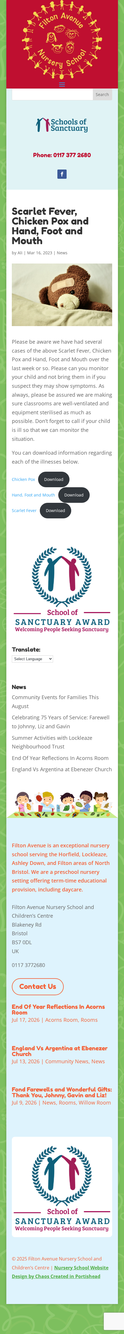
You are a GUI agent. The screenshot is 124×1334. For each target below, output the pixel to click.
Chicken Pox (23, 479)
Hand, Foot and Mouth (33, 495)
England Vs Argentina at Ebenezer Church (62, 769)
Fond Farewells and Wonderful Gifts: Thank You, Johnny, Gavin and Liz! (62, 1092)
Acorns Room (61, 1019)
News (62, 252)
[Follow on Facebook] (62, 174)
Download (53, 479)
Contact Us (37, 986)
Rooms (89, 1019)
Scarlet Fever (24, 510)
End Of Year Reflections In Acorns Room (60, 758)
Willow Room (95, 1102)
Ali (20, 252)
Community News (67, 1061)
